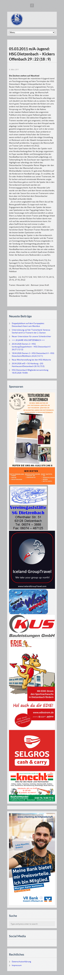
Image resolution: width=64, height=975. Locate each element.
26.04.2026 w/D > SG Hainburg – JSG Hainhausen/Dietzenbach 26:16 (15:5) (28, 365)
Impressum (17, 965)
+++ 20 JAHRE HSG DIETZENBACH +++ (28, 340)
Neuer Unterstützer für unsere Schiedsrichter (31, 336)
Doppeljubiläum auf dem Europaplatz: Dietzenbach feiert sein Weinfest (28, 324)
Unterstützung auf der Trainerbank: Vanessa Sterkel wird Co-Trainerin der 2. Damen (31, 331)
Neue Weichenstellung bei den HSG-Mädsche (31, 359)
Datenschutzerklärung (21, 961)
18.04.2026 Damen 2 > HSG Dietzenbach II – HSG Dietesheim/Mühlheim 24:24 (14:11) (33, 354)
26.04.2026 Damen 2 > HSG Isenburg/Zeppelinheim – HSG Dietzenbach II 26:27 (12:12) (31, 347)
